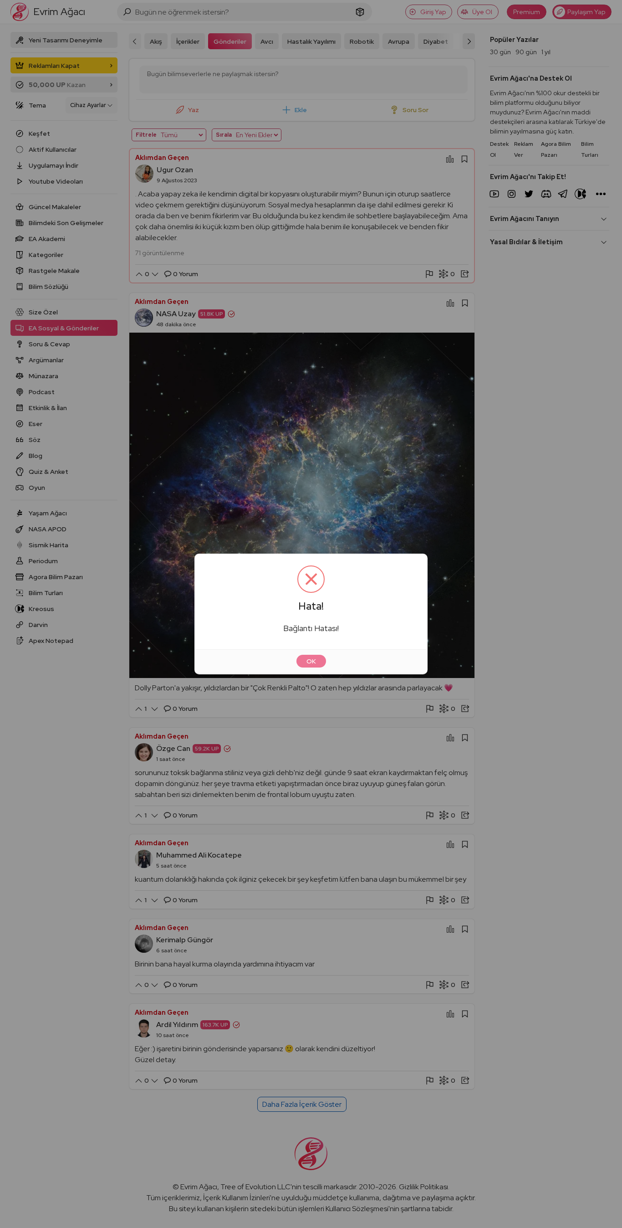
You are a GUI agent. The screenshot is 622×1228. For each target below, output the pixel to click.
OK (311, 661)
